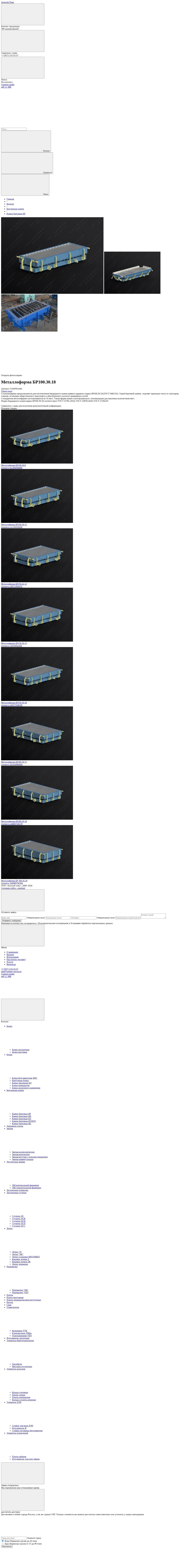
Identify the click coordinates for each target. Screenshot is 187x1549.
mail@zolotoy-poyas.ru (11, 971)
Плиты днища (18, 1395)
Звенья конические (21, 1154)
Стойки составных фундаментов (27, 1430)
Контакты (11, 964)
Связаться (47, 173)
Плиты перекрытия (21, 1397)
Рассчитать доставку (16, 959)
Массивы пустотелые (22, 1366)
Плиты (10, 1295)
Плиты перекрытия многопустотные (24, 1300)
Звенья (10, 1128)
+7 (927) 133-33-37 (9, 969)
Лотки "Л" (17, 1252)
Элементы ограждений (17, 1433)
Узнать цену (6, 391)
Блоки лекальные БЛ (21, 1083)
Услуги (10, 962)
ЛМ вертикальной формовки (25, 1185)
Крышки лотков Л (20, 1259)
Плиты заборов (19, 1456)
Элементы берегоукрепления (20, 1340)
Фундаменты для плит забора (26, 1459)
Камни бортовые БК (21, 1123)
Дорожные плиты (15, 1126)
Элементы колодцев (16, 1369)
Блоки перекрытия (20, 1085)
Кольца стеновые (20, 1392)
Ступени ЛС (18, 1216)
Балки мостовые (19, 1052)
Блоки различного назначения (26, 1088)
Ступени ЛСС (18, 1226)
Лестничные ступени (16, 1192)
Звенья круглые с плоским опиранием (30, 1157)
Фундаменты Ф (19, 1428)
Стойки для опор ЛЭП (22, 1426)
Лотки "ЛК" (17, 1254)
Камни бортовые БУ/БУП (24, 1121)
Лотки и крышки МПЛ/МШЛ (26, 1257)
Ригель (10, 1302)
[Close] (22, 900)
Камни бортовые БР (21, 1114)
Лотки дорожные (20, 1264)
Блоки (9, 1054)
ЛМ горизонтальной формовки (26, 1188)
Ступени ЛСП (18, 1223)
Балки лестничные (20, 1049)
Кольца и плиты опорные (24, 1400)
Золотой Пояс (7, 2)
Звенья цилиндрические (23, 1152)
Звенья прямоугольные (22, 1159)
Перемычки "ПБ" (20, 1290)
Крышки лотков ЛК (21, 1262)
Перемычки (12, 1266)
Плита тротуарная (15, 1297)
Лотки (9, 1228)
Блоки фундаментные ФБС (24, 1078)
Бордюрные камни (15, 1090)
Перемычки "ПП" (20, 1292)
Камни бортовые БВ (21, 1116)
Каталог (46, 151)
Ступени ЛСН (18, 1221)
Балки (9, 1026)
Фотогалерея (12, 957)
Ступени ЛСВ (18, 1218)
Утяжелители (13, 1307)
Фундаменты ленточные (18, 1338)
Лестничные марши (16, 1162)
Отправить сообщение (11, 921)
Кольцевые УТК (19, 1331)
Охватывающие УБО (22, 1335)
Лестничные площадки (17, 1190)
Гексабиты (17, 1364)
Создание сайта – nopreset (13, 888)
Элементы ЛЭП (14, 1402)
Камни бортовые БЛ (21, 1119)
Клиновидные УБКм (21, 1333)
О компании (12, 952)
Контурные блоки (20, 1080)
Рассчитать (7, 1546)
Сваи (9, 1305)
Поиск (45, 194)
